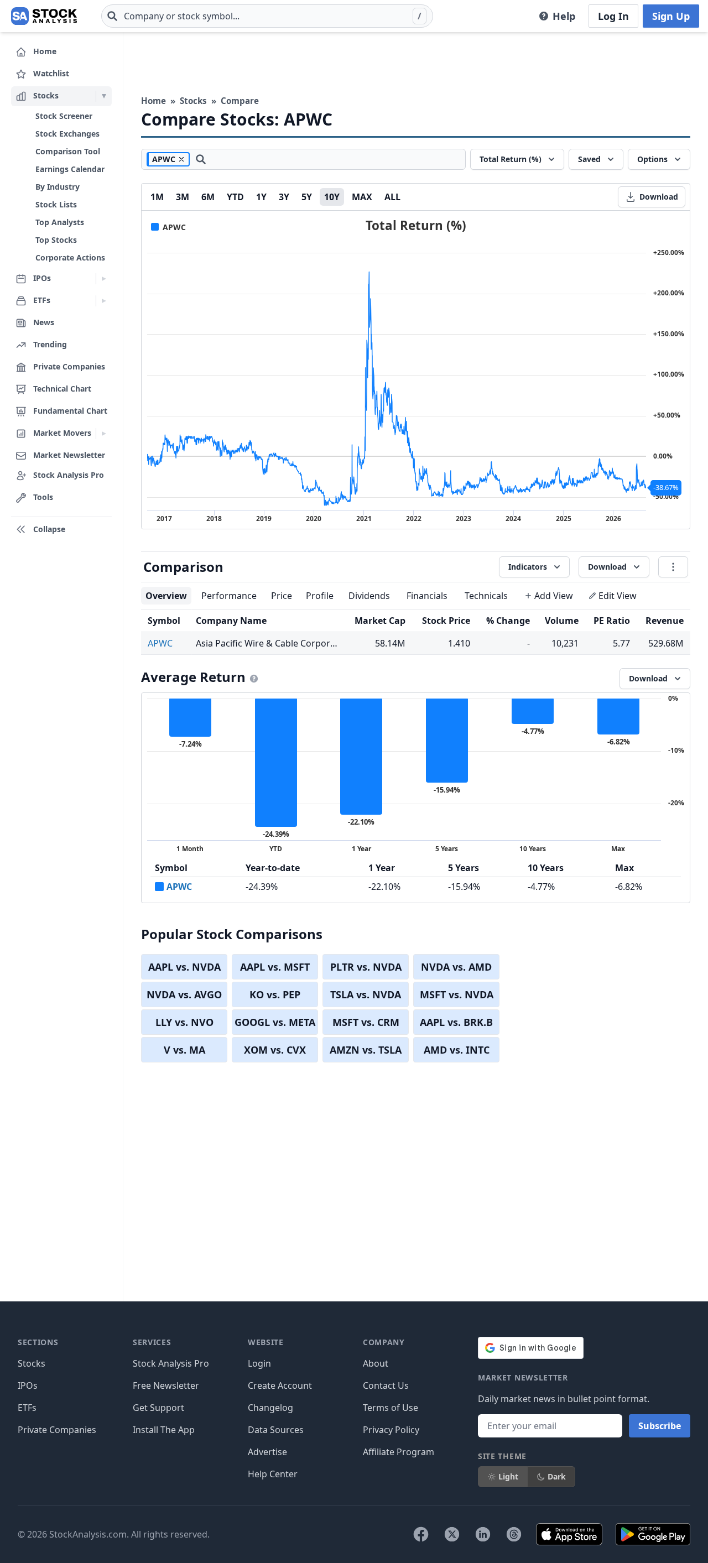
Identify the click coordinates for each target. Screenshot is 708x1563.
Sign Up (671, 16)
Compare (240, 100)
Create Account (280, 1385)
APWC (160, 643)
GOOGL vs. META (275, 1022)
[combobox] (267, 16)
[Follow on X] (452, 1534)
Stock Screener (63, 116)
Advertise (267, 1452)
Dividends (369, 596)
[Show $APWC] (168, 227)
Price (281, 596)
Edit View (617, 596)
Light (508, 1476)
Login (259, 1363)
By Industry (57, 186)
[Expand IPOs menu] (104, 278)
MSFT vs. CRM (365, 1022)
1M (157, 197)
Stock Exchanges (67, 133)
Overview (166, 596)
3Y (284, 197)
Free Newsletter (166, 1385)
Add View (553, 596)
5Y (306, 197)
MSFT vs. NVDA (456, 994)
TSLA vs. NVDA (365, 994)
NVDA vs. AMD (456, 966)
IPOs (28, 1385)
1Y (261, 197)
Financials (427, 596)
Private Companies (57, 1430)
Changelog (270, 1408)
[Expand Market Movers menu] (104, 433)
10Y (332, 197)
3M (182, 197)
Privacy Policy (391, 1430)
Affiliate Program (398, 1452)
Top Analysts (59, 222)
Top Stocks (56, 240)
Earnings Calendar (70, 169)
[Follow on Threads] (514, 1534)
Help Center (273, 1474)
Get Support (158, 1408)
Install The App (164, 1430)
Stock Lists (56, 204)
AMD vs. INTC (457, 1049)
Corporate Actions (70, 257)
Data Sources (276, 1430)
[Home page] (44, 16)
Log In (613, 16)
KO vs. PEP (274, 994)
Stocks (193, 100)
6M (208, 197)
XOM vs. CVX (275, 1049)
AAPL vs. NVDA (184, 966)
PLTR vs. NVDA (366, 966)
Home (153, 100)
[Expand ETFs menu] (104, 300)
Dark (557, 1476)
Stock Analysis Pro (171, 1363)
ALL (392, 197)
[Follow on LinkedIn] (483, 1534)
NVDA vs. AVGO (184, 994)
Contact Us (386, 1385)
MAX (362, 197)
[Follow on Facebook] (421, 1534)
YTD (235, 197)
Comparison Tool (67, 151)
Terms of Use (390, 1408)
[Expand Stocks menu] (104, 96)
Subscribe (659, 1426)
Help (564, 16)
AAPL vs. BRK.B (456, 1022)
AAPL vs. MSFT (275, 966)
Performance (229, 596)
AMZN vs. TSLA (366, 1049)
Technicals (486, 596)
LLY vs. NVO (184, 1022)
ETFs (27, 1408)
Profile (320, 596)
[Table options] (673, 566)
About (375, 1363)
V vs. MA (184, 1049)
